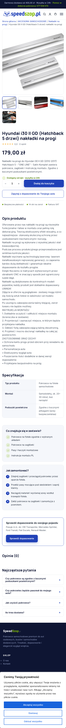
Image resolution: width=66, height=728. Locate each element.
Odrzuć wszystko (33, 721)
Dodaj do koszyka (44, 183)
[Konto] (49, 14)
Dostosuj (33, 713)
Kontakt (6, 663)
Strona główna (9, 21)
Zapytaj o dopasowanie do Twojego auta (33, 193)
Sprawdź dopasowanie (22, 538)
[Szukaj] (44, 14)
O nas (6, 660)
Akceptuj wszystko (33, 705)
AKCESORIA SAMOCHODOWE (32, 21)
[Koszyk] (55, 14)
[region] (33, 700)
